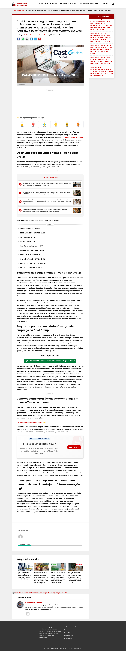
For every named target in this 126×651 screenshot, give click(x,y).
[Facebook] (18, 39)
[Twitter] (27, 39)
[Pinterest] (39, 39)
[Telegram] (35, 39)
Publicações (68, 639)
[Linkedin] (31, 39)
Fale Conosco (68, 636)
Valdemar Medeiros (30, 35)
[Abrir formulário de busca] (113, 4)
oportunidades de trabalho (72, 137)
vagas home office (62, 593)
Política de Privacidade (71, 627)
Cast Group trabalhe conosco (33, 593)
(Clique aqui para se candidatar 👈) (31, 422)
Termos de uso (69, 630)
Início (14, 10)
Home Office (20, 10)
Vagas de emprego (49, 593)
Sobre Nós (67, 633)
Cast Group (19, 593)
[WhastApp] (23, 39)
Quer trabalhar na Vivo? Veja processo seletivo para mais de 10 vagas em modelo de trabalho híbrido (25, 575)
